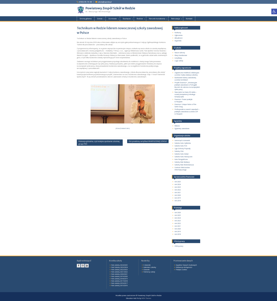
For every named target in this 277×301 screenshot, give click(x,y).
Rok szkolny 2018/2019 (119, 279)
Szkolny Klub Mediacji (182, 162)
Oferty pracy (179, 246)
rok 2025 (178, 182)
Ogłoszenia (178, 35)
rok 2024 (178, 184)
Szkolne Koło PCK (181, 146)
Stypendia (178, 41)
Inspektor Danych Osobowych (186, 265)
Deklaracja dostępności (184, 267)
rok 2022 (178, 190)
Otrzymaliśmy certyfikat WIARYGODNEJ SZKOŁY (148, 141)
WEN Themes (146, 298)
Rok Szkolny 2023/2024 (119, 267)
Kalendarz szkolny (149, 267)
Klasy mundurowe (181, 55)
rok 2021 (178, 192)
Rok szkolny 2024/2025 (119, 265)
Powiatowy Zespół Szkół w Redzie (110, 8)
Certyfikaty (178, 58)
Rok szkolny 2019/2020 (119, 276)
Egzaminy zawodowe (182, 128)
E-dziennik (147, 265)
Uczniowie (112, 18)
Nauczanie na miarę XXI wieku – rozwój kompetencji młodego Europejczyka (186, 94)
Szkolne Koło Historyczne (183, 157)
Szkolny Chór (179, 151)
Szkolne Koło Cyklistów (183, 143)
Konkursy (178, 33)
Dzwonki (146, 270)
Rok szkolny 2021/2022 (119, 272)
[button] (274, 11)
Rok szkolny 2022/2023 (119, 270)
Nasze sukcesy (180, 53)
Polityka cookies (181, 270)
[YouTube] (87, 265)
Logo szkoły (179, 61)
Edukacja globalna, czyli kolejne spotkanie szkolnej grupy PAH (98, 142)
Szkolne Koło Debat (181, 154)
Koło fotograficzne (181, 159)
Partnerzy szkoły (149, 272)
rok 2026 (178, 212)
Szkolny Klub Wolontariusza (184, 165)
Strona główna (86, 18)
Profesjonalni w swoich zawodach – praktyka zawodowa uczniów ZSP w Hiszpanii (187, 111)
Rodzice (140, 18)
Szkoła (99, 18)
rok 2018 (178, 201)
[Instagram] (83, 265)
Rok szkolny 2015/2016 (119, 285)
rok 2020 (178, 195)
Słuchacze (127, 18)
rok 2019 (178, 198)
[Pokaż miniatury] (123, 128)
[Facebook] (78, 265)
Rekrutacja (175, 18)
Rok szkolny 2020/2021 (119, 274)
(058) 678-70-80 (85, 2)
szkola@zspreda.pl (105, 2)
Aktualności (179, 38)
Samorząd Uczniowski (182, 140)
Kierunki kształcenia (157, 18)
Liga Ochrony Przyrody (182, 148)
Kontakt (189, 18)
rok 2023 (178, 187)
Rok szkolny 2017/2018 (119, 281)
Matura (177, 126)
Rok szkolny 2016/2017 (119, 283)
